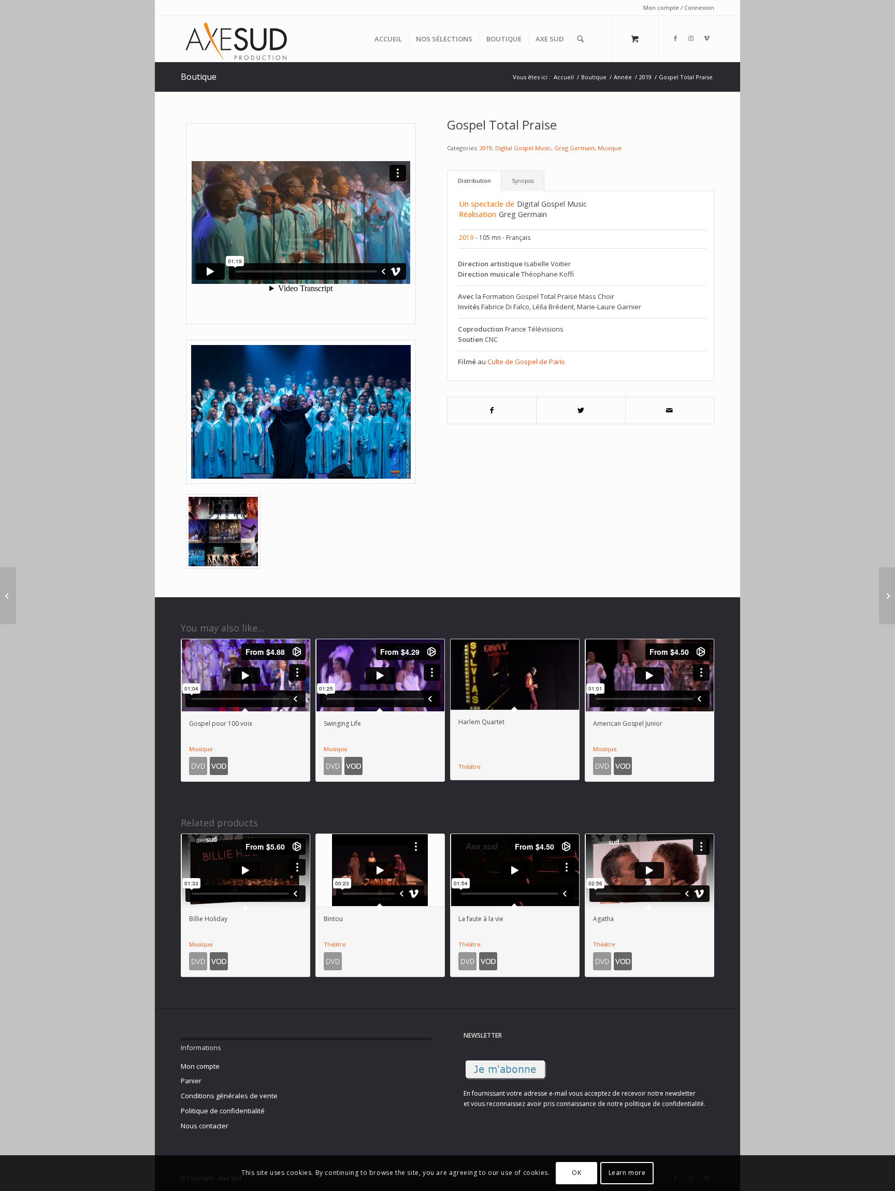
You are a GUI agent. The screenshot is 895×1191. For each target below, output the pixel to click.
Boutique (198, 76)
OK (576, 1173)
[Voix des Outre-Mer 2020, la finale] (887, 595)
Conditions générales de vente (229, 1095)
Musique (610, 148)
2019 (486, 148)
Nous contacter (204, 1125)
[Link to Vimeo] (706, 38)
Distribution (474, 180)
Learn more (627, 1173)
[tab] (474, 180)
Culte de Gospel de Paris (526, 361)
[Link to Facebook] (675, 38)
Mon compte (200, 1066)
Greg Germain (574, 148)
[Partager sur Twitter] (581, 410)
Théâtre (469, 766)
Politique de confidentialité (223, 1110)
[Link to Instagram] (691, 38)
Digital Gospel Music (523, 148)
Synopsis (523, 180)
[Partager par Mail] (670, 410)
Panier (191, 1080)
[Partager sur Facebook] (492, 410)
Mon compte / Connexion (678, 7)
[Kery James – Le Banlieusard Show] (8, 595)
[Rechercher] (580, 39)
